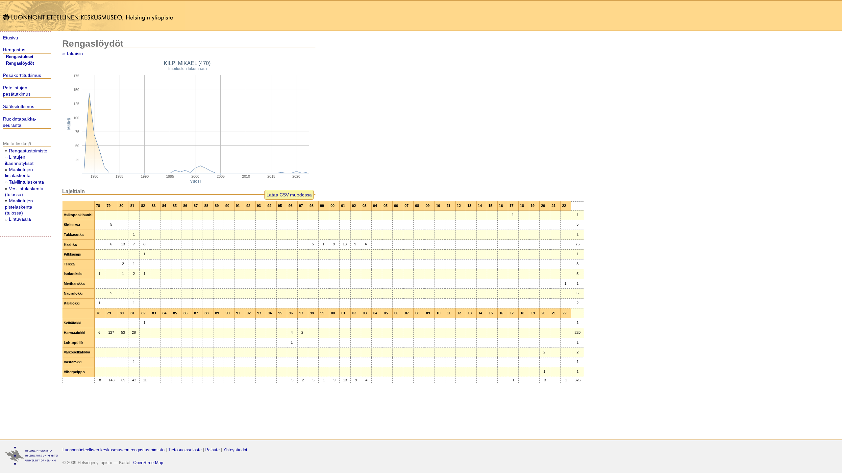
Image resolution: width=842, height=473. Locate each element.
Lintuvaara (20, 219)
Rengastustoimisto (28, 150)
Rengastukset (19, 57)
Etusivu (10, 37)
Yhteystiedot (235, 449)
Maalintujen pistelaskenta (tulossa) (19, 206)
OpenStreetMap (148, 462)
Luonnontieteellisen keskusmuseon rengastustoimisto (113, 449)
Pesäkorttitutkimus (22, 75)
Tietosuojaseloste (185, 449)
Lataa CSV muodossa (289, 194)
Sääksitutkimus (18, 106)
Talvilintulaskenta (26, 182)
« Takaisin (72, 53)
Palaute (212, 449)
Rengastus (14, 49)
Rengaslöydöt (20, 63)
